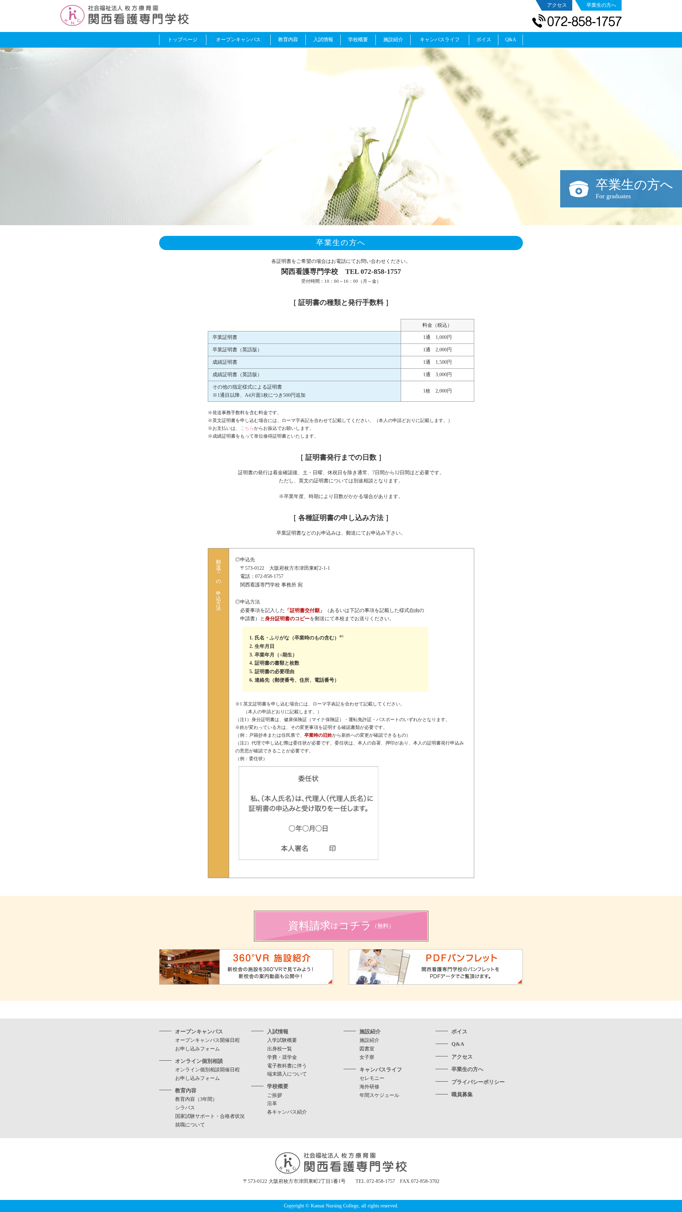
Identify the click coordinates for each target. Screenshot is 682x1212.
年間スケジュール (379, 1095)
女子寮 (366, 1057)
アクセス (462, 1057)
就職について (190, 1124)
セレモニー (371, 1078)
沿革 (272, 1103)
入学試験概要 (282, 1040)
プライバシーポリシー (478, 1082)
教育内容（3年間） (196, 1099)
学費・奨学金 (282, 1057)
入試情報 (277, 1031)
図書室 (366, 1048)
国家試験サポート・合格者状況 (210, 1116)
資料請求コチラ (341, 925)
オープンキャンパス (199, 1031)
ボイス (459, 1031)
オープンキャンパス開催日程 (207, 1040)
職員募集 (462, 1094)
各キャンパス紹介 (287, 1112)
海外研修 (369, 1086)
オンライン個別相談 (199, 1061)
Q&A (457, 1044)
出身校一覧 (279, 1048)
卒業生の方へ (467, 1069)
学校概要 (277, 1086)
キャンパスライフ (380, 1069)
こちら (247, 428)
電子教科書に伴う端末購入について (287, 1070)
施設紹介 (370, 1031)
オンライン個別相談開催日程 (207, 1069)
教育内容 (185, 1090)
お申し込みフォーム (197, 1048)
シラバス (185, 1107)
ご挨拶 (274, 1095)
